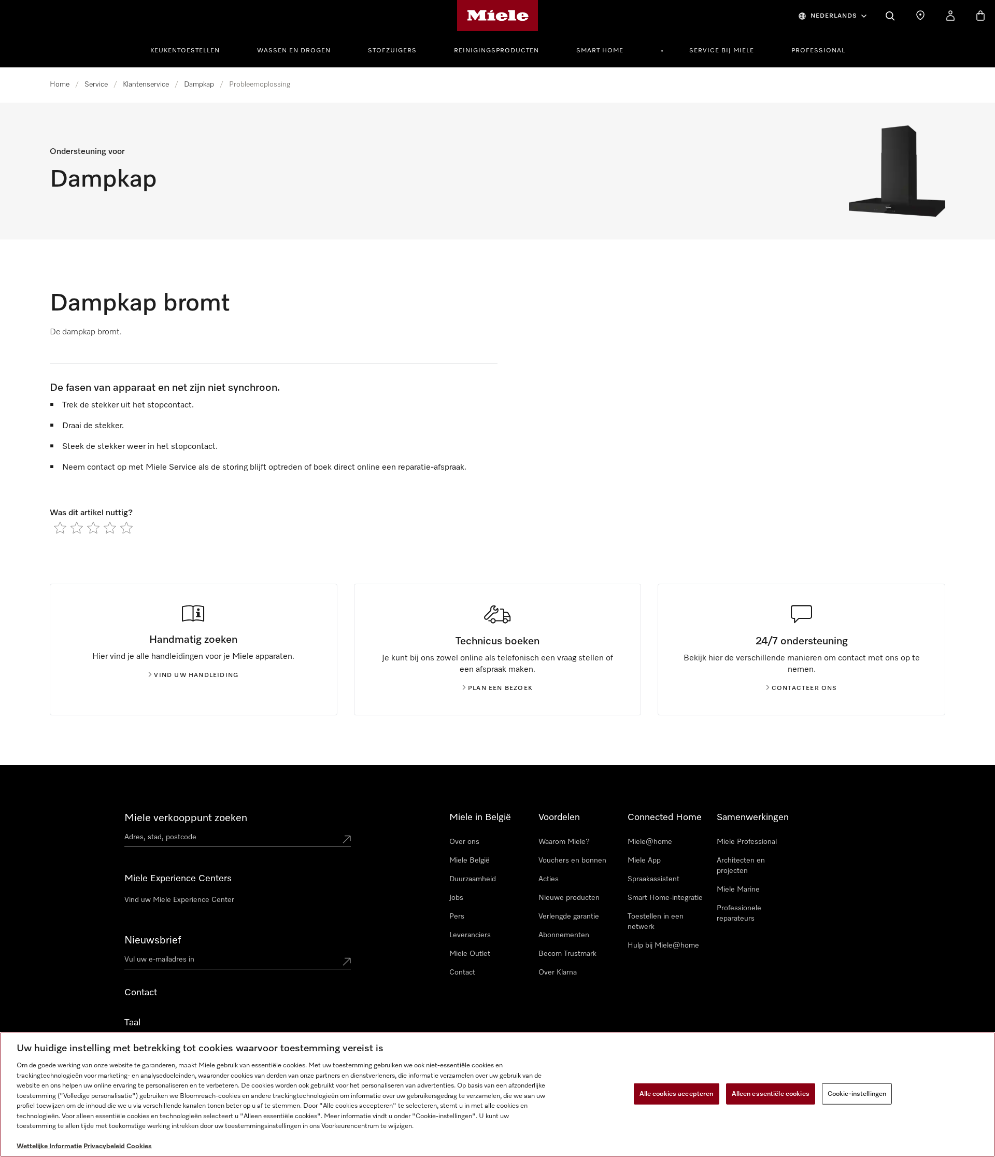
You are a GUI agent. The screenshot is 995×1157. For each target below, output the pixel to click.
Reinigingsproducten (496, 51)
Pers (456, 916)
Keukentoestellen (185, 51)
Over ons (464, 841)
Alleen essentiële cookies (770, 1093)
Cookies (139, 1146)
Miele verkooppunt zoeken (185, 818)
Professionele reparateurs (739, 913)
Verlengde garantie (568, 916)
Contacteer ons (804, 688)
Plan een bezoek (500, 688)
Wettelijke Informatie (49, 1146)
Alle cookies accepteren (676, 1093)
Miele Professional (747, 841)
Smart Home (599, 51)
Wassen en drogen (294, 51)
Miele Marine (738, 889)
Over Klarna (557, 972)
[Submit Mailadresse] (347, 961)
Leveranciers (470, 935)
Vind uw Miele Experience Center (179, 900)
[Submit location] (347, 839)
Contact (462, 972)
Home (59, 84)
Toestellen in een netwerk (656, 921)
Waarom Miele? (564, 841)
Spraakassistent (653, 879)
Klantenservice (146, 84)
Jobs (456, 897)
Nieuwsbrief (152, 940)
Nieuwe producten (569, 897)
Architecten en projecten (741, 865)
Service (96, 84)
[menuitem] (190, 49)
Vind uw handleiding (196, 675)
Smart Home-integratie (665, 897)
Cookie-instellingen (857, 1093)
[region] (497, 1094)
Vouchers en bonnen (572, 860)
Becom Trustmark (567, 953)
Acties (548, 879)
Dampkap (199, 84)
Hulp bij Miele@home (663, 945)
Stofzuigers (392, 51)
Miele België (469, 860)
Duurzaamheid (472, 879)
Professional (818, 51)
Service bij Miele (721, 51)
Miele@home (650, 841)
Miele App (644, 860)
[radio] (60, 527)
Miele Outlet (469, 953)
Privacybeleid (104, 1146)
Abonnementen (563, 935)
